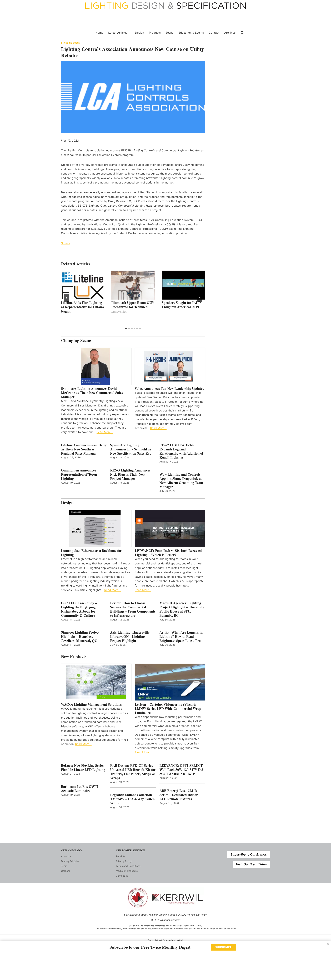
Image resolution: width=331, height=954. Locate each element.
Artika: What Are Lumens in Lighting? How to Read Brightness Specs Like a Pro (181, 636)
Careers (65, 870)
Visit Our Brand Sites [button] (251, 864)
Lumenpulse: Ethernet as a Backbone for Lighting (91, 553)
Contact (214, 32)
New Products (74, 656)
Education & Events (191, 32)
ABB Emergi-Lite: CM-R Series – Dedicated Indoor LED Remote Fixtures (178, 795)
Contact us (122, 875)
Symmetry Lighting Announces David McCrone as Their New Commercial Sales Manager (92, 392)
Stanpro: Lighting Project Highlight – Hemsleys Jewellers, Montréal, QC (80, 636)
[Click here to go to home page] (76, 33)
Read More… (105, 432)
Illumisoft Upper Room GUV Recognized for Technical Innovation (132, 307)
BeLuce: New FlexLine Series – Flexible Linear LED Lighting (84, 767)
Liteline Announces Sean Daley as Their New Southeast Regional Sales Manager (84, 449)
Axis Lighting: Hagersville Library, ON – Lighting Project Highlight (129, 636)
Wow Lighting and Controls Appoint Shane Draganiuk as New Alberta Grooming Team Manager (181, 480)
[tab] (126, 328)
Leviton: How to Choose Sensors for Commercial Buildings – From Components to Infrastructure (133, 609)
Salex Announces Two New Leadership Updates (169, 388)
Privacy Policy (124, 861)
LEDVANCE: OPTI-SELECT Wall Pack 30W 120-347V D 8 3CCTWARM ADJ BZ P (181, 769)
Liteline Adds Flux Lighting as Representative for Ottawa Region (82, 307)
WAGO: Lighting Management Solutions (91, 704)
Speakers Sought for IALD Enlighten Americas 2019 (181, 304)
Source (65, 243)
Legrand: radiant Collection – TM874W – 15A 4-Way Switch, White (133, 799)
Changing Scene (70, 43)
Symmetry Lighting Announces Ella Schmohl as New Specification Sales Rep (130, 449)
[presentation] (82, 285)
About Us (66, 856)
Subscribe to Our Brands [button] (248, 854)
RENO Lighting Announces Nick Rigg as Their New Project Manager (130, 474)
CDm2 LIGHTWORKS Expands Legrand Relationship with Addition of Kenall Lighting (181, 451)
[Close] (328, 944)
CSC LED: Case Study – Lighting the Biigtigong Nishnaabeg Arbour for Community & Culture (79, 609)
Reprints (120, 856)
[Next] (199, 298)
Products (155, 32)
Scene (169, 32)
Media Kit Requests (127, 870)
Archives (229, 32)
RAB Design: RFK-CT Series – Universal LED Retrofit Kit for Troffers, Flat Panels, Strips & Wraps (133, 771)
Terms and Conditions (128, 865)
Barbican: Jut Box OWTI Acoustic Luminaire (79, 788)
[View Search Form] (242, 32)
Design (139, 32)
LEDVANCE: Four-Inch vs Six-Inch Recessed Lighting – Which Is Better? (168, 553)
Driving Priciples (70, 861)
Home (99, 32)
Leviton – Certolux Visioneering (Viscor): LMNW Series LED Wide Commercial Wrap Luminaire (168, 708)
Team (64, 865)
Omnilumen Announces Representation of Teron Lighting (79, 474)
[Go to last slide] (66, 298)
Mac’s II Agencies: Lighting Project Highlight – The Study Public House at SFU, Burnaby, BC (181, 609)
